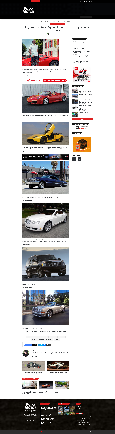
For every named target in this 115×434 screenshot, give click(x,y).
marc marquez (85, 420)
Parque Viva (88, 422)
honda (88, 418)
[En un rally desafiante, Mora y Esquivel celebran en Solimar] (72, 410)
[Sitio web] (31, 357)
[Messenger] (44, 345)
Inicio (43, 21)
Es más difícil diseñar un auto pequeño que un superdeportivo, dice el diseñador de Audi (85, 107)
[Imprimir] (50, 345)
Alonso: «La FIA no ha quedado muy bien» (83, 113)
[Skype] (41, 345)
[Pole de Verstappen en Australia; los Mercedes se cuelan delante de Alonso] (75, 90)
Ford (80, 418)
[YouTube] (35, 357)
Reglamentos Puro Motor (80, 408)
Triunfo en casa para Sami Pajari (46, 1)
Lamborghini (49, 339)
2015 (78, 416)
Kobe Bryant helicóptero (38, 339)
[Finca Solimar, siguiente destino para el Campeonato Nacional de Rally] (72, 413)
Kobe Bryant (62, 336)
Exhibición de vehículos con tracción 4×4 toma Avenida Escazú (61, 391)
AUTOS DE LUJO (51, 21)
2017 (84, 416)
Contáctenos (78, 406)
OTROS (56, 17)
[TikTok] (33, 420)
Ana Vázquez (34, 350)
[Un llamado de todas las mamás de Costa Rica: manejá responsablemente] (66, 407)
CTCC (87, 416)
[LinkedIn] (39, 345)
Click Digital (55, 431)
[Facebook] (32, 357)
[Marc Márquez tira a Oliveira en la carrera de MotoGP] (75, 96)
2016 (81, 416)
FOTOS (51, 17)
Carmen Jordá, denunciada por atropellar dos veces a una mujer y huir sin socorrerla (86, 101)
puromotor (79, 424)
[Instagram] (36, 357)
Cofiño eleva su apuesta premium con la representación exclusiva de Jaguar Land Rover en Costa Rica (29, 391)
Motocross (79, 422)
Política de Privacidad (80, 410)
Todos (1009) (82, 119)
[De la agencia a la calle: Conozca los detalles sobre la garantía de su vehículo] (60, 407)
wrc (77, 426)
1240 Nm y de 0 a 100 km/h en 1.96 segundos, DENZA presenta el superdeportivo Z (46, 391)
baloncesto (44, 336)
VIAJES (65, 17)
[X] (34, 357)
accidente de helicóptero (33, 336)
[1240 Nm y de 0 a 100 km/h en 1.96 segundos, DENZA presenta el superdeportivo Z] (46, 385)
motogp (83, 422)
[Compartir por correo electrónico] (47, 345)
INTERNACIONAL (39, 17)
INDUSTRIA (25, 17)
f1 (77, 418)
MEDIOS (46, 17)
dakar (91, 416)
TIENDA (61, 17)
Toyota (89, 424)
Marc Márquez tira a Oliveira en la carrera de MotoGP (85, 95)
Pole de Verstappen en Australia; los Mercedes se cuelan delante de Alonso (85, 90)
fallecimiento (53, 336)
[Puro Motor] (28, 10)
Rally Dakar (84, 424)
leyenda (57, 339)
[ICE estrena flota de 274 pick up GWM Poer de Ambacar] (66, 410)
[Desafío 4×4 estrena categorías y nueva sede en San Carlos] (72, 407)
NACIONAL (32, 17)
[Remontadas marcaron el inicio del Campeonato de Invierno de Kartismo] (66, 413)
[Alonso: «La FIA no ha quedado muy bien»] (75, 114)
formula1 (83, 418)
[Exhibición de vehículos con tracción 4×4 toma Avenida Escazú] (62, 385)
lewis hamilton (79, 420)
